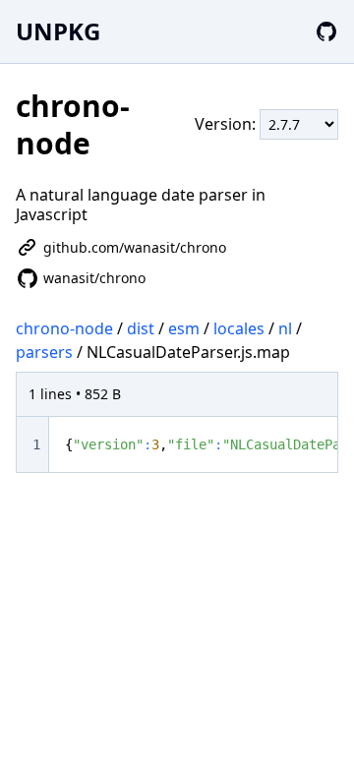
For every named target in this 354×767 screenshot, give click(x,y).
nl (285, 328)
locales (239, 328)
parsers (44, 352)
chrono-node (64, 328)
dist (140, 328)
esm (184, 328)
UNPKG (58, 31)
